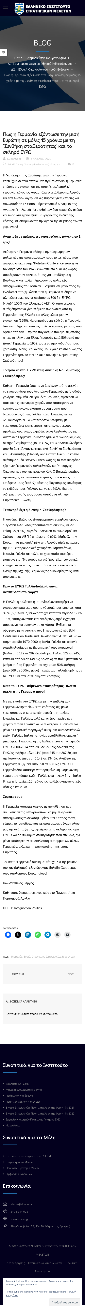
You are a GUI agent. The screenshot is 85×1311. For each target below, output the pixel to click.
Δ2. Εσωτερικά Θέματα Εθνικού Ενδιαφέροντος (40, 63)
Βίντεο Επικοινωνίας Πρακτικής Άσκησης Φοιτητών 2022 (40, 1113)
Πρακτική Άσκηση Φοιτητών (23, 1101)
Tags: (6, 956)
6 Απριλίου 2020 (40, 159)
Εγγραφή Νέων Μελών (19, 1162)
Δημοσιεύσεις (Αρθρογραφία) (46, 58)
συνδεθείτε (50, 1014)
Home (18, 58)
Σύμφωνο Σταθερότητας (60, 956)
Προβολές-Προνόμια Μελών (22, 1168)
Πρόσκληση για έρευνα (19, 1095)
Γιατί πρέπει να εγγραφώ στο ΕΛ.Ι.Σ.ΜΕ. (29, 1156)
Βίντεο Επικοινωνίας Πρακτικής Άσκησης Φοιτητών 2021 (40, 1107)
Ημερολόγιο (13, 1125)
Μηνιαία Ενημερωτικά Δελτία (24, 1089)
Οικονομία (38, 956)
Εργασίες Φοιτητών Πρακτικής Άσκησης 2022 (33, 1119)
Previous (17, 973)
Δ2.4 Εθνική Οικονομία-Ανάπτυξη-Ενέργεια (40, 69)
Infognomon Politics (28, 908)
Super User (14, 159)
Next (71, 973)
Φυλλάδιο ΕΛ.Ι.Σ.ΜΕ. (17, 1084)
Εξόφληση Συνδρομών (19, 1174)
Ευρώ (27, 956)
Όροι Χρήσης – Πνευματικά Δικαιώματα (35, 1263)
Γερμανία (16, 956)
